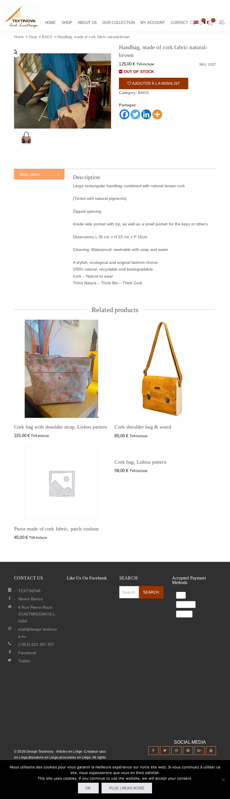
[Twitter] (135, 114)
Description (30, 174)
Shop (33, 37)
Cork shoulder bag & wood (142, 427)
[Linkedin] (146, 114)
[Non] (223, 779)
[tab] (39, 174)
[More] (157, 114)
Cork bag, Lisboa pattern (140, 462)
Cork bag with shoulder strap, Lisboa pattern (60, 427)
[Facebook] (124, 114)
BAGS (47, 37)
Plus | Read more (126, 788)
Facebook (27, 653)
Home (19, 37)
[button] (15, 52)
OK (88, 788)
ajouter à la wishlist (155, 83)
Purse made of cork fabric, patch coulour (56, 529)
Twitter (24, 661)
